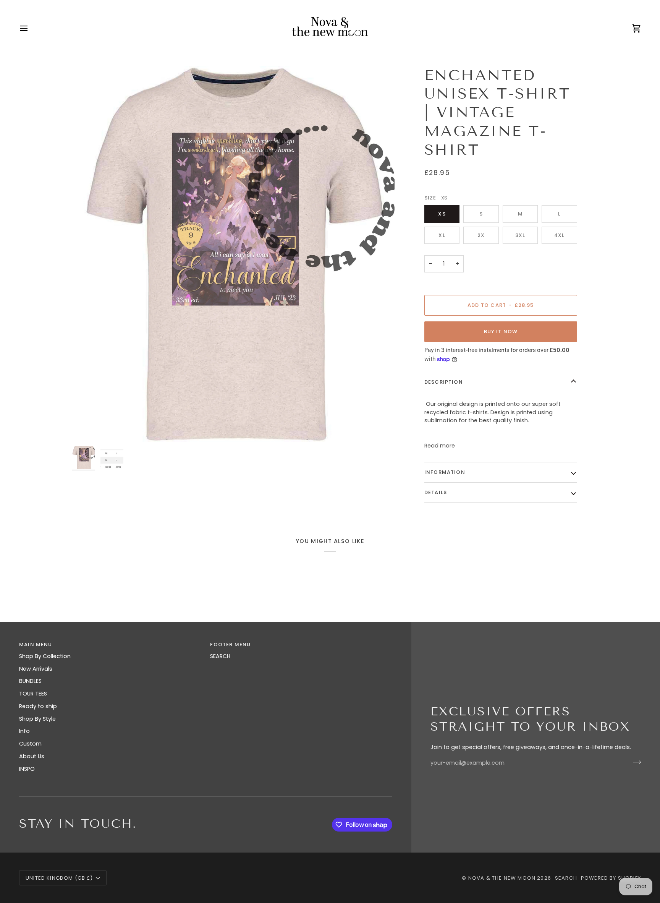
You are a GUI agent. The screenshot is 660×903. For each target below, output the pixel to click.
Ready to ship (38, 706)
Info (24, 731)
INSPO (27, 769)
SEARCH (220, 656)
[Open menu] (30, 28)
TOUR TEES (33, 693)
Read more (439, 445)
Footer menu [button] (230, 644)
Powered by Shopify (611, 878)
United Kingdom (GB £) (59, 878)
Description (443, 382)
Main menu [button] (35, 644)
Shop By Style (37, 719)
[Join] (634, 762)
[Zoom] (233, 254)
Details (435, 492)
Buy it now (501, 331)
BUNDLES (30, 681)
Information (444, 472)
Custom (30, 743)
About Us (31, 756)
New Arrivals (35, 669)
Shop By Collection (45, 656)
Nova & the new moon (501, 878)
